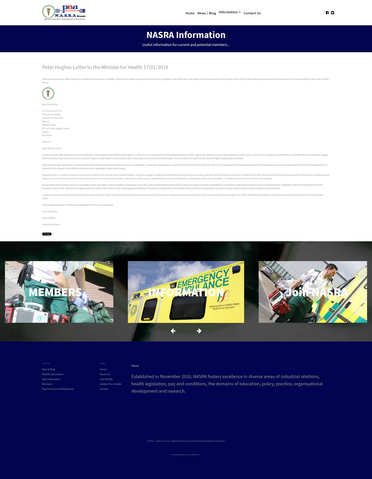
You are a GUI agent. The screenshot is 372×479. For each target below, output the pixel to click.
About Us (105, 374)
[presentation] (173, 330)
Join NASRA (106, 379)
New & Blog (48, 369)
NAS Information (51, 379)
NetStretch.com (196, 455)
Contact (104, 389)
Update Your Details (110, 384)
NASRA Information (52, 374)
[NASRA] (64, 12)
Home (103, 369)
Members (47, 384)
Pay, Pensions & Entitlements (58, 389)
